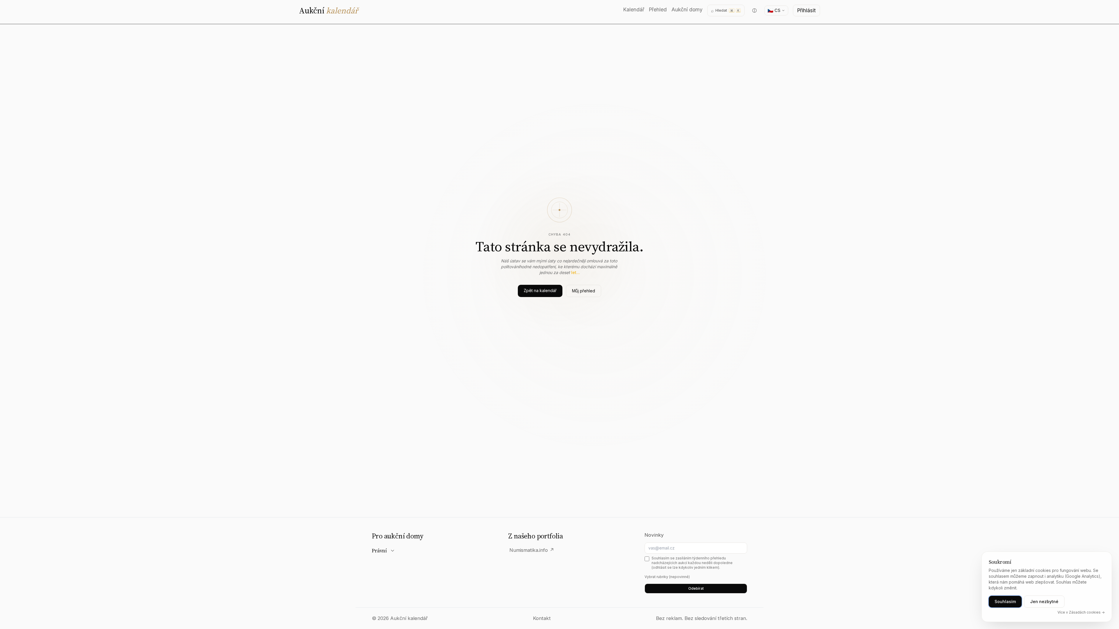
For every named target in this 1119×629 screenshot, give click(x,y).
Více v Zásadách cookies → (1081, 612)
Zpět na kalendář (540, 290)
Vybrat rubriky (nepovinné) (667, 577)
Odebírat (696, 588)
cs (774, 10)
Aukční (328, 10)
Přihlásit (806, 10)
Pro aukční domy (397, 536)
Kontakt (542, 618)
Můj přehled (583, 290)
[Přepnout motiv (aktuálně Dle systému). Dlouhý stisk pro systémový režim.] (754, 10)
